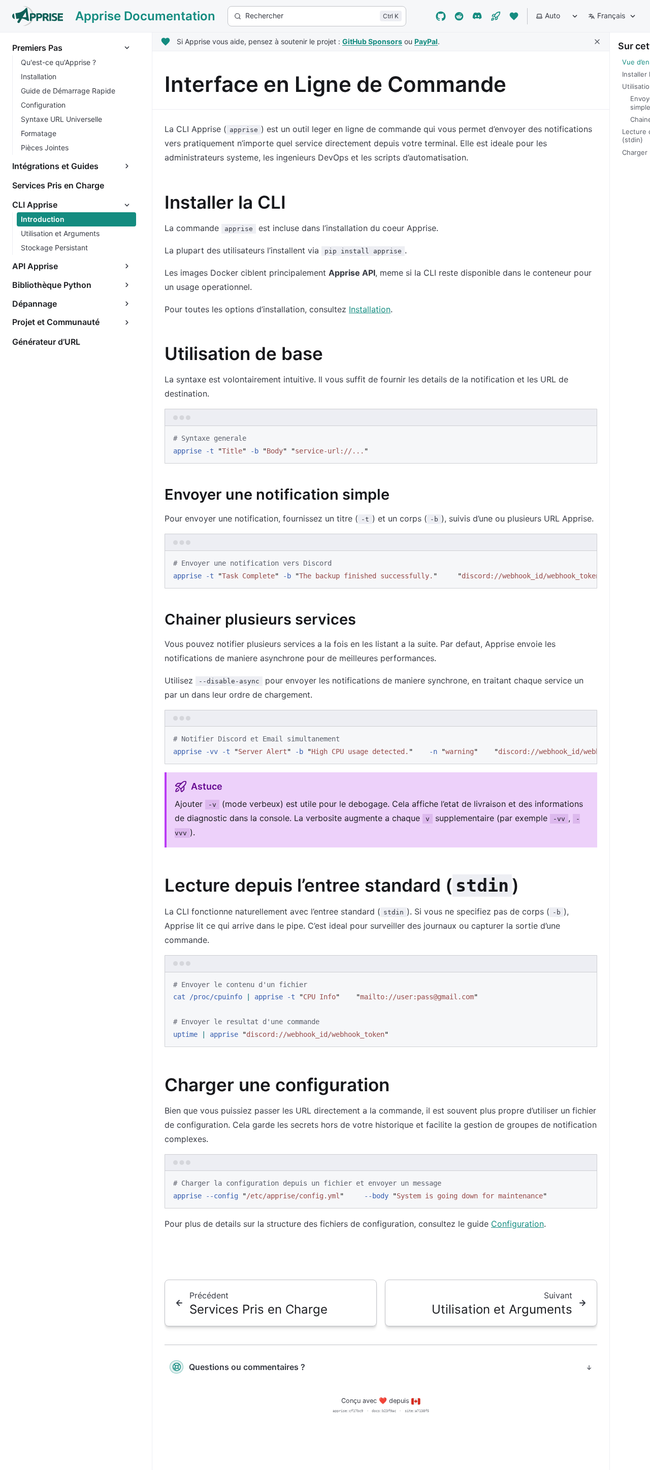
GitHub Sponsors (372, 41)
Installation (370, 309)
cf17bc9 (356, 1411)
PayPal (426, 41)
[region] (381, 570)
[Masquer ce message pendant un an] (597, 42)
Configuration (517, 1224)
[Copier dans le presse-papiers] (584, 438)
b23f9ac (389, 1411)
